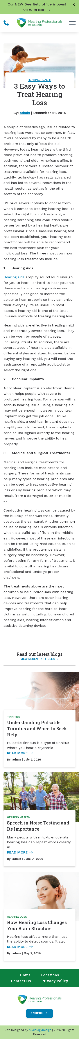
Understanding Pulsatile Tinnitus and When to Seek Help (37, 728)
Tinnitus (13, 717)
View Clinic (34, 10)
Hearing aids (14, 277)
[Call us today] (6, 23)
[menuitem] (25, 975)
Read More (17, 753)
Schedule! (39, 1013)
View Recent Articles (37, 659)
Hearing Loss (17, 916)
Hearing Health (39, 79)
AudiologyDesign (40, 1030)
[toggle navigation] (72, 23)
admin (25, 113)
